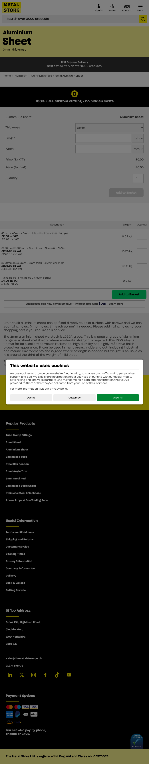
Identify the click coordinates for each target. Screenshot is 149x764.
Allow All (117, 397)
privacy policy (59, 389)
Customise (75, 397)
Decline (31, 397)
